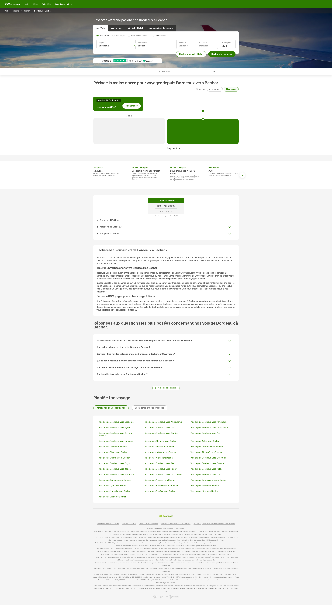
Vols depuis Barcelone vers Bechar (161, 485)
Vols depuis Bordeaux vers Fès (159, 463)
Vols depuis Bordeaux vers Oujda (114, 463)
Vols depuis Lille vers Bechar (112, 497)
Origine (101, 43)
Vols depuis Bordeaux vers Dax (159, 427)
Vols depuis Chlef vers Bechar (113, 452)
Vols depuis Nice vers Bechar (204, 491)
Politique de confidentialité (148, 524)
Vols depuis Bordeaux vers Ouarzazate (163, 474)
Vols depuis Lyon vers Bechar (113, 485)
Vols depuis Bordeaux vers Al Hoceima (117, 474)
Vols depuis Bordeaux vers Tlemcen (208, 463)
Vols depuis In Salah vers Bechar (160, 452)
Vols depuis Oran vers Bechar (113, 446)
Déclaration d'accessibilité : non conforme (176, 524)
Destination (142, 43)
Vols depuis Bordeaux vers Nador (161, 469)
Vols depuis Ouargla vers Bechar (114, 458)
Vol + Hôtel (46, 4)
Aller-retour (214, 89)
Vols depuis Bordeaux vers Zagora (115, 469)
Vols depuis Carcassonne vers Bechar (209, 480)
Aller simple (231, 89)
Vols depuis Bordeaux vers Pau (205, 433)
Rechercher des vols (221, 54)
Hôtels (35, 4)
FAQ (215, 71)
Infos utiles (164, 71)
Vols (27, 4)
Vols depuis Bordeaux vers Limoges (116, 441)
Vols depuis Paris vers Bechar (205, 485)
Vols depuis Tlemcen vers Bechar (161, 441)
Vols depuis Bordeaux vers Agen (114, 427)
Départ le (182, 43)
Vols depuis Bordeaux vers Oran (206, 474)
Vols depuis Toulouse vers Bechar (115, 480)
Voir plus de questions (167, 388)
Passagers (226, 42)
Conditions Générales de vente (108, 524)
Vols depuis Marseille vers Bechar (115, 491)
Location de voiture (63, 4)
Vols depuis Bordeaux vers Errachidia (208, 458)
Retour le (203, 43)
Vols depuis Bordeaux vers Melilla (207, 469)
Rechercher (132, 106)
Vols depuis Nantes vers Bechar (160, 480)
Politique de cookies (129, 524)
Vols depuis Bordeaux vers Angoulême (163, 422)
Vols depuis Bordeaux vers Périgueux (209, 422)
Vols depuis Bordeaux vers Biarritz (161, 433)
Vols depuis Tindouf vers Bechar (206, 452)
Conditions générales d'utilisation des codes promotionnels (214, 524)
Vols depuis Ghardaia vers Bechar (207, 446)
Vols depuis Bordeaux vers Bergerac (116, 422)
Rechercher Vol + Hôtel (191, 54)
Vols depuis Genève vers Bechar (160, 491)
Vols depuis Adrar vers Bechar (205, 441)
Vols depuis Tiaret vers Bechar (159, 446)
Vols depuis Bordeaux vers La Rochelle (209, 427)
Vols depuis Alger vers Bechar (159, 458)
